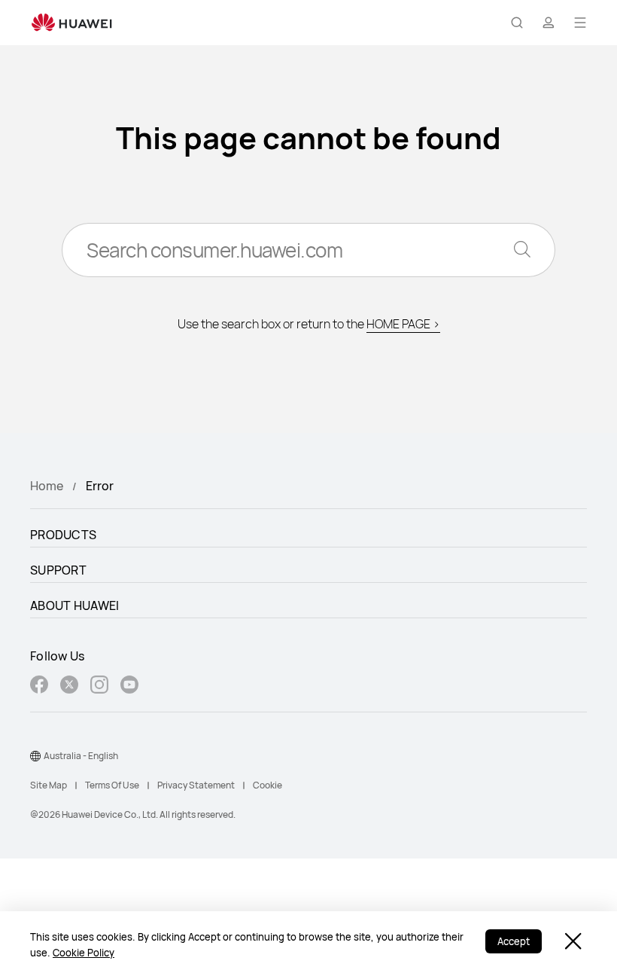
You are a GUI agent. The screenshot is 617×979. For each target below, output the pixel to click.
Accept (513, 941)
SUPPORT (58, 570)
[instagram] (99, 686)
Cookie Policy (83, 952)
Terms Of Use (112, 785)
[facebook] (39, 686)
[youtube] (129, 686)
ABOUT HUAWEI (75, 605)
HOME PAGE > (403, 324)
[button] (517, 22)
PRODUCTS (63, 534)
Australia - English (81, 755)
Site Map (48, 785)
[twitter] (69, 686)
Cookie (267, 785)
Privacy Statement (196, 785)
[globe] (35, 756)
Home (46, 485)
